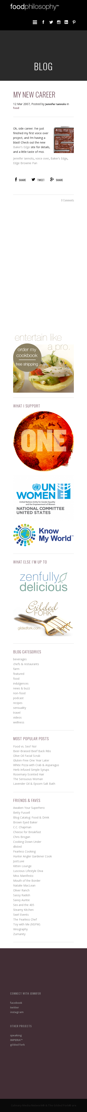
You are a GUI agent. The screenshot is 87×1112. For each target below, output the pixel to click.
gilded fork (17, 1044)
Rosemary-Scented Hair (28, 774)
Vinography (20, 929)
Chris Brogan (21, 837)
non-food (19, 693)
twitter (14, 1007)
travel (16, 712)
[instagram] (59, 22)
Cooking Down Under (27, 842)
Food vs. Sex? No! (24, 746)
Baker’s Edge (21, 147)
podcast (18, 698)
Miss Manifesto (23, 876)
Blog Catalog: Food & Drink (31, 817)
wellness (18, 722)
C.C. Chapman (22, 827)
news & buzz (21, 688)
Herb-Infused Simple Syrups (31, 770)
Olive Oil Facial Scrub (26, 756)
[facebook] (43, 22)
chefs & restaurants (26, 664)
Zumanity (19, 934)
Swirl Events (21, 914)
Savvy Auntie (21, 900)
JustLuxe (18, 861)
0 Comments (67, 200)
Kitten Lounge (22, 866)
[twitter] (51, 22)
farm (16, 669)
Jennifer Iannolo (23, 158)
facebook (16, 1003)
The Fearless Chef (25, 919)
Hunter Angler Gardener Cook (32, 856)
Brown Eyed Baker (25, 822)
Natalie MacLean (24, 885)
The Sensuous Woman (28, 779)
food (16, 108)
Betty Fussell (21, 812)
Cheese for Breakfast (27, 832)
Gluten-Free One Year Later (31, 760)
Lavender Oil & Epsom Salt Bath (34, 784)
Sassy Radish (21, 895)
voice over (42, 158)
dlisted (17, 846)
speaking (16, 1035)
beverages (20, 659)
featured (18, 674)
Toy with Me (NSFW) (26, 924)
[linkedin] (66, 22)
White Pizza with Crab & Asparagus (36, 765)
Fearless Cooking (24, 851)
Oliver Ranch (21, 890)
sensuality (19, 708)
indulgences (21, 683)
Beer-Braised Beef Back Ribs (32, 751)
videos (17, 717)
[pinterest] (74, 22)
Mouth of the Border (26, 880)
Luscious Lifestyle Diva (28, 871)
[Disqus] (43, 266)
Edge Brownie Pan (25, 163)
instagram (16, 1012)
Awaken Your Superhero (29, 808)
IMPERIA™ (16, 1040)
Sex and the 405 (23, 905)
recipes (17, 703)
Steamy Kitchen (23, 910)
